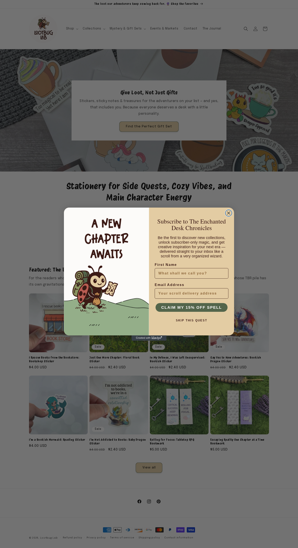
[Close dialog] (228, 213)
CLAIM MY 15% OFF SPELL (191, 307)
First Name (166, 265)
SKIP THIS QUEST (191, 320)
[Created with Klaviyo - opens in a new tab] (149, 338)
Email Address (169, 285)
